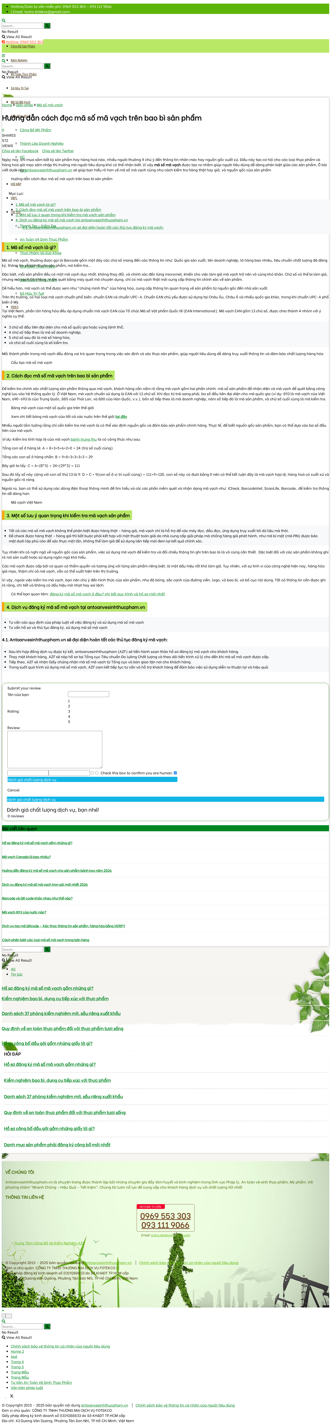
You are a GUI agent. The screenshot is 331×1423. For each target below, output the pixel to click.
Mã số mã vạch (50, 104)
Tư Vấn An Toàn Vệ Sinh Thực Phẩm (41, 1382)
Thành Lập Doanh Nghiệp (41, 143)
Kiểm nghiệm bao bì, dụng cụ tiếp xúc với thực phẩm (55, 998)
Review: (14, 727)
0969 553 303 (165, 1215)
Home (7, 104)
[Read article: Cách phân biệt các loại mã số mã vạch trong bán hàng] (165, 932)
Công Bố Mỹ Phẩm (35, 129)
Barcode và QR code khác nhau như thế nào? (37, 897)
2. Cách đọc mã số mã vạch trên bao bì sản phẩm (58, 209)
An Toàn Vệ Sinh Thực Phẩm (44, 239)
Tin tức (17, 974)
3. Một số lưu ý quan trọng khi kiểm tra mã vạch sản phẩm (66, 214)
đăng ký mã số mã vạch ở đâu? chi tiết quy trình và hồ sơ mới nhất (107, 593)
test (14, 1356)
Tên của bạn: (18, 694)
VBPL (14, 198)
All (13, 968)
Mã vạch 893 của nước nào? (24, 911)
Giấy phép (24, 104)
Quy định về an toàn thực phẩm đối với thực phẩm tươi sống (62, 1028)
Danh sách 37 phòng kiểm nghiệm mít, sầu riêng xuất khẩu (61, 1013)
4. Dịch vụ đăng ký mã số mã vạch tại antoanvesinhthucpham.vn (72, 219)
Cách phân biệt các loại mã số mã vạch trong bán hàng (45, 939)
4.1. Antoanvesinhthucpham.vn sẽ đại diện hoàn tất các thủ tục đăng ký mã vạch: (93, 227)
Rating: (13, 711)
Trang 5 (17, 1366)
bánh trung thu (84, 439)
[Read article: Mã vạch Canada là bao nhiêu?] (165, 849)
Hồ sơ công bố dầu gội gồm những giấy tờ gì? (47, 1043)
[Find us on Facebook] (4, 1396)
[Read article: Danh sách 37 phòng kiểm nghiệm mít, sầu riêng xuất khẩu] (165, 1005)
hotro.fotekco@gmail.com (170, 1235)
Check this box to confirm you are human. (136, 772)
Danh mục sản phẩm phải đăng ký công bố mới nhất (57, 1144)
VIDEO (14, 307)
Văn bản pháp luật (27, 1387)
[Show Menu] (3, 55)
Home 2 (17, 1351)
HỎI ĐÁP (16, 184)
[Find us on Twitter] (10, 1396)
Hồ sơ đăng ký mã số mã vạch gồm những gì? (37, 842)
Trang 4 (17, 1361)
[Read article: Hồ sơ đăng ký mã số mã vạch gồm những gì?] (165, 980)
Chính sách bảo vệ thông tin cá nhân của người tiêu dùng (188, 1262)
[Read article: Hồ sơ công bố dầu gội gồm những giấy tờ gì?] (165, 1035)
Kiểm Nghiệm (19, 60)
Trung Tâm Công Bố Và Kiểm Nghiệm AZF (49, 1242)
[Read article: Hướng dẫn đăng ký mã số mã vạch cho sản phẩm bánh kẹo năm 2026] (165, 863)
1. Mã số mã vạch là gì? (36, 204)
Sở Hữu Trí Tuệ (20, 88)
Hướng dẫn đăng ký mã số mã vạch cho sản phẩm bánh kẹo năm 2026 (57, 870)
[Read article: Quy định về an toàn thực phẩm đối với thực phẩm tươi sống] (165, 1020)
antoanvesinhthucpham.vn (48, 169)
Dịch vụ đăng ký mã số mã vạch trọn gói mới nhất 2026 (45, 884)
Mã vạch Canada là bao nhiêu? (26, 856)
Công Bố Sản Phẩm (23, 46)
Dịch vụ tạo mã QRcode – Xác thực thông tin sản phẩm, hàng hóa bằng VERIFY (63, 925)
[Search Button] (47, 26)
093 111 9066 (165, 1224)
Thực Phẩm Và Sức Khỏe (40, 252)
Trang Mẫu (20, 1371)
